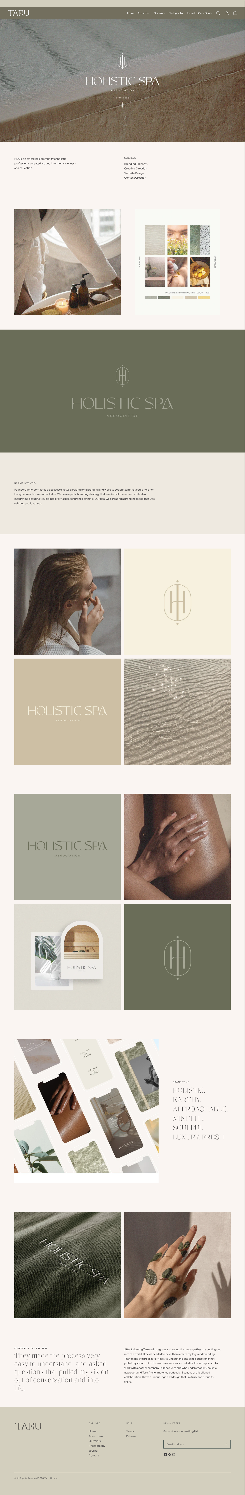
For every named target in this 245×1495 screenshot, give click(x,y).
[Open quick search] (218, 13)
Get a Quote (205, 13)
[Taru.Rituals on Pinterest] (169, 1455)
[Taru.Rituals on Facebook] (165, 1455)
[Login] (226, 13)
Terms (130, 1431)
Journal (191, 13)
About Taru (144, 13)
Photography (175, 13)
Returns (131, 1436)
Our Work (159, 13)
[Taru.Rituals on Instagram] (173, 1455)
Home (130, 13)
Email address (174, 1439)
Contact (94, 1455)
